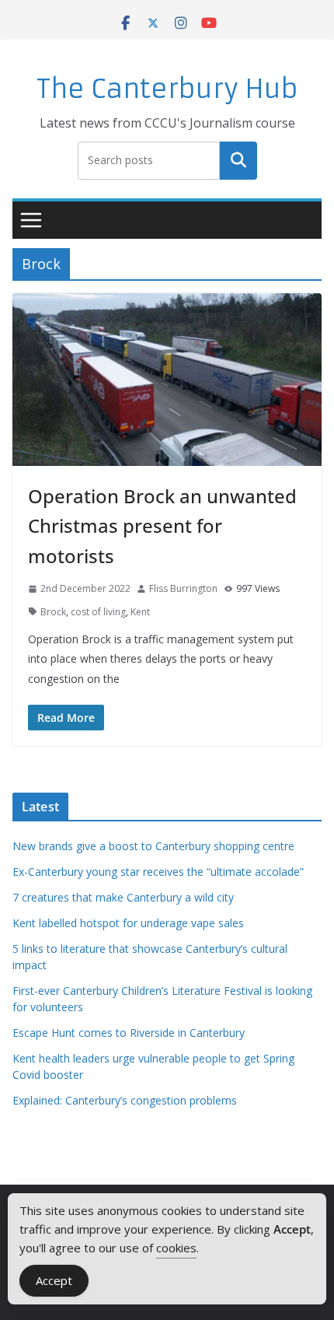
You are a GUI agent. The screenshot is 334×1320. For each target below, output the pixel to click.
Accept (54, 1280)
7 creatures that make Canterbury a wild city (123, 897)
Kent (140, 611)
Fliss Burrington (183, 588)
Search (238, 160)
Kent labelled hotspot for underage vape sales (128, 923)
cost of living (98, 611)
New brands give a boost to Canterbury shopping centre (153, 846)
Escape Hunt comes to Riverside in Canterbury (128, 1032)
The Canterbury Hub (167, 89)
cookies (176, 1247)
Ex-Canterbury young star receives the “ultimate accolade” (158, 871)
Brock (53, 611)
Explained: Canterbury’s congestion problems (124, 1100)
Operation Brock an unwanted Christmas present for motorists (162, 526)
